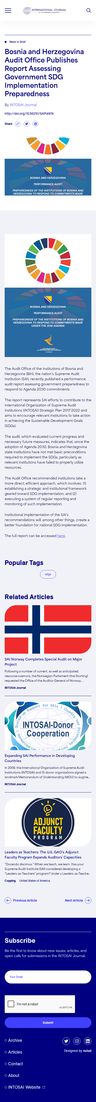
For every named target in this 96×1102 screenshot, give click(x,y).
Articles (15, 1052)
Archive (15, 1040)
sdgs (48, 574)
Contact (15, 1063)
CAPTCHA (14, 990)
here (61, 536)
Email (10, 965)
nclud (87, 1051)
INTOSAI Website (24, 1087)
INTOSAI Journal (23, 105)
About (13, 1075)
